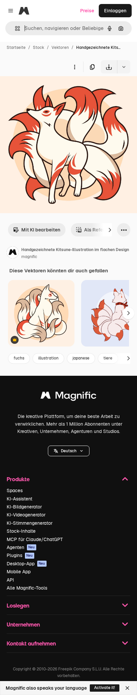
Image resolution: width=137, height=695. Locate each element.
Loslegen (18, 605)
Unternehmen (23, 624)
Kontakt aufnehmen (31, 643)
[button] (68, 451)
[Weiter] (110, 229)
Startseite (16, 47)
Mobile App (19, 572)
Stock (38, 47)
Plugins (20, 555)
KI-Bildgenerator (24, 507)
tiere (107, 358)
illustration (48, 358)
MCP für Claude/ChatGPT (35, 539)
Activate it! (104, 687)
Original (42, 89)
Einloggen (115, 11)
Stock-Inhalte (21, 531)
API (10, 580)
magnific (29, 256)
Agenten (21, 547)
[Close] (127, 688)
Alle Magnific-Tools (27, 588)
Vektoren (60, 47)
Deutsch (68, 451)
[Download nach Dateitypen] (123, 66)
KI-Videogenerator (26, 515)
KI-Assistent (19, 499)
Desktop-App (26, 564)
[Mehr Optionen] (74, 66)
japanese (80, 358)
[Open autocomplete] (15, 28)
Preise (87, 11)
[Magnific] (68, 397)
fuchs (19, 358)
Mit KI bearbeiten (40, 230)
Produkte (18, 479)
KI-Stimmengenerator (30, 523)
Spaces (15, 490)
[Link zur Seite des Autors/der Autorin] (13, 253)
